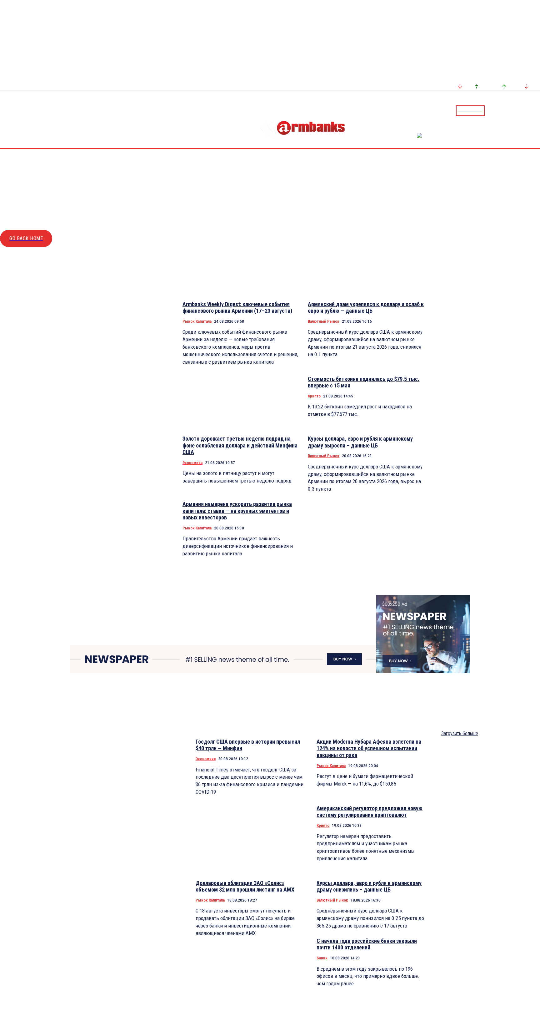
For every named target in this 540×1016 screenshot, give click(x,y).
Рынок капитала (197, 321)
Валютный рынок (323, 321)
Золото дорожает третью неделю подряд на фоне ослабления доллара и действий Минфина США (240, 445)
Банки (322, 958)
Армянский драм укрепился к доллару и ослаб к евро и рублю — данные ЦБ (366, 307)
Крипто (314, 396)
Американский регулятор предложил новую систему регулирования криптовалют (369, 811)
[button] (490, 110)
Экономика (192, 462)
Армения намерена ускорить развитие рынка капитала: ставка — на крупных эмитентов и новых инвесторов (237, 511)
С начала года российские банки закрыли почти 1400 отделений (367, 944)
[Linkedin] (536, 110)
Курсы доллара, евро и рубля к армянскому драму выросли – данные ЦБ (360, 442)
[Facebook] (513, 110)
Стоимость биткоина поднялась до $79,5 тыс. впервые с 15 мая (363, 382)
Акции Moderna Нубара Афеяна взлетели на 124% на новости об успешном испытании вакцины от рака (369, 748)
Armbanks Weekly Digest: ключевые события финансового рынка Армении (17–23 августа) (237, 307)
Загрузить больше (459, 733)
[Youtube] (528, 110)
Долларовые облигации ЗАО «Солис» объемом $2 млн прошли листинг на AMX (245, 886)
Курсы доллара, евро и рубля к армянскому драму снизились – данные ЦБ (369, 886)
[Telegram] (521, 110)
